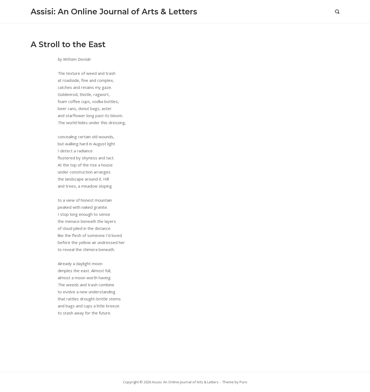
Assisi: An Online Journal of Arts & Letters (114, 11)
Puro (243, 382)
